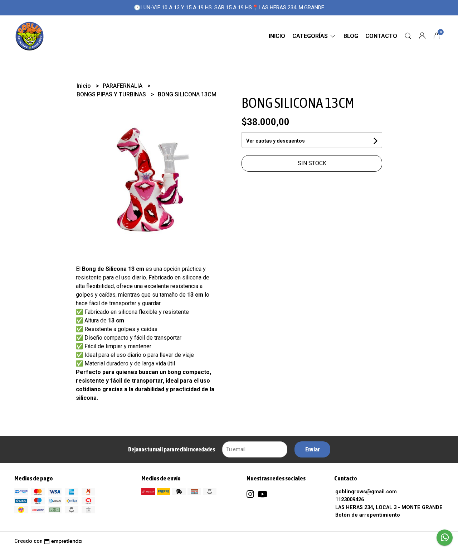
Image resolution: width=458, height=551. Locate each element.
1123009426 (349, 500)
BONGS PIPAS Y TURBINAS (112, 94)
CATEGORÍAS (310, 36)
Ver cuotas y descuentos (275, 141)
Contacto (381, 36)
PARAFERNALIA (123, 85)
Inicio (277, 36)
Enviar (312, 449)
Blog (351, 36)
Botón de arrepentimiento (367, 515)
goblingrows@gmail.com (366, 492)
